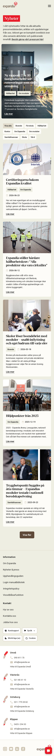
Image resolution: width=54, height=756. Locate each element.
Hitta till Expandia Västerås (22, 689)
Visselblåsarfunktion (13, 595)
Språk (29, 631)
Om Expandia (19, 131)
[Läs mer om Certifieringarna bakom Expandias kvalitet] (27, 181)
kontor (7, 131)
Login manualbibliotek (14, 582)
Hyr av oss (8, 609)
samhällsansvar (11, 137)
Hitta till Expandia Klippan (21, 733)
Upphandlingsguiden (13, 576)
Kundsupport (13, 631)
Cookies (32, 638)
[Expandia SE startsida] (10, 5)
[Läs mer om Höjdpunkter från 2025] (27, 412)
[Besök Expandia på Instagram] (5, 749)
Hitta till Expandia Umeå (20, 666)
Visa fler (27, 535)
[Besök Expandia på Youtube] (11, 749)
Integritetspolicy (11, 588)
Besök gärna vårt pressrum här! (28, 39)
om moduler (24, 93)
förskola (30, 126)
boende (19, 126)
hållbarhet (10, 93)
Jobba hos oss (10, 622)
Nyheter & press (11, 569)
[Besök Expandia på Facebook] (23, 749)
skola (24, 137)
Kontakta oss (9, 616)
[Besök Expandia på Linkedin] (17, 749)
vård (33, 137)
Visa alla (8, 126)
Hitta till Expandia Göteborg (22, 711)
